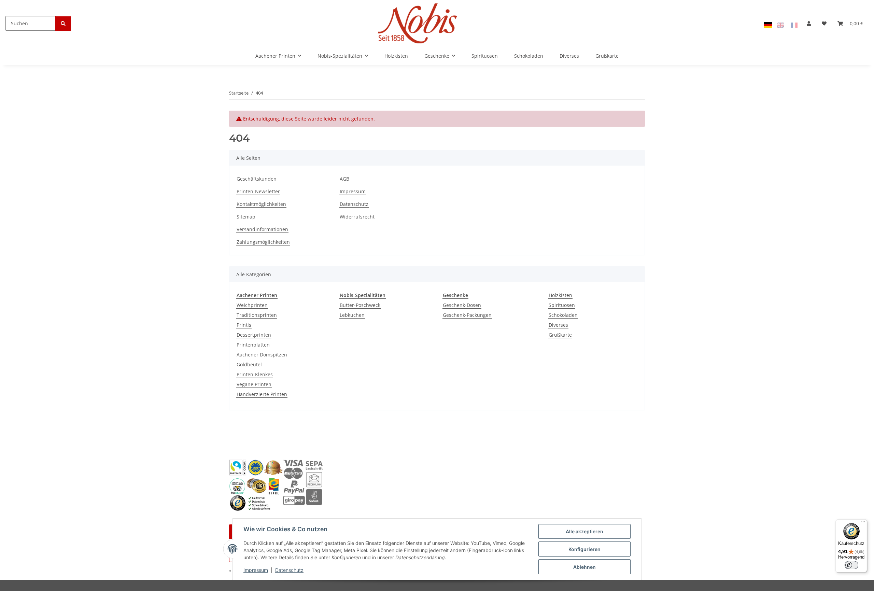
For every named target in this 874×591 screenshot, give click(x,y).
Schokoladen (563, 315)
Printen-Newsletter (258, 191)
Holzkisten (560, 295)
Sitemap (246, 216)
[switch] (851, 565)
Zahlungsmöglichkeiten (263, 242)
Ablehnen (584, 567)
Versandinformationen (262, 229)
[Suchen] (63, 23)
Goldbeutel (249, 364)
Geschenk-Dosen (462, 305)
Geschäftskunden (257, 178)
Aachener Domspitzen (262, 354)
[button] (808, 23)
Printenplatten (253, 344)
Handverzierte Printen (262, 394)
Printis (244, 325)
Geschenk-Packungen (467, 315)
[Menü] (863, 523)
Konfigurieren (584, 549)
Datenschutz (289, 570)
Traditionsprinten (257, 315)
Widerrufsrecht (357, 216)
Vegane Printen (254, 384)
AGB (344, 178)
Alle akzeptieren (584, 531)
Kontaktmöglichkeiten (261, 204)
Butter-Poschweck (360, 305)
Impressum (255, 570)
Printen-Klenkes (255, 374)
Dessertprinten (254, 335)
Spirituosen (562, 305)
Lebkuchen (352, 315)
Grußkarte (560, 335)
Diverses (558, 325)
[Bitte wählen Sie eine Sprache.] (769, 24)
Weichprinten (252, 305)
